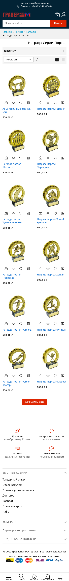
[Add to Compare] (28, 103)
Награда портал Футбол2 (17, 329)
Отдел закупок (12, 485)
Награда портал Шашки (51, 109)
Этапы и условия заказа (18, 490)
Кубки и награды (26, 32)
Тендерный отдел (14, 479)
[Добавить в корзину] (6, 103)
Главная (8, 32)
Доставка (9, 495)
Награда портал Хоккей (50, 274)
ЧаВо (6, 511)
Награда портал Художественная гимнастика (12, 222)
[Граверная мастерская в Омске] (17, 14)
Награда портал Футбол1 (51, 329)
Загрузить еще (34, 401)
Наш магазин (26, 3)
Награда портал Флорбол (51, 381)
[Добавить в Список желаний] (21, 103)
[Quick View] (13, 103)
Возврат (8, 501)
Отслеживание (42, 3)
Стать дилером (12, 506)
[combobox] (26, 23)
